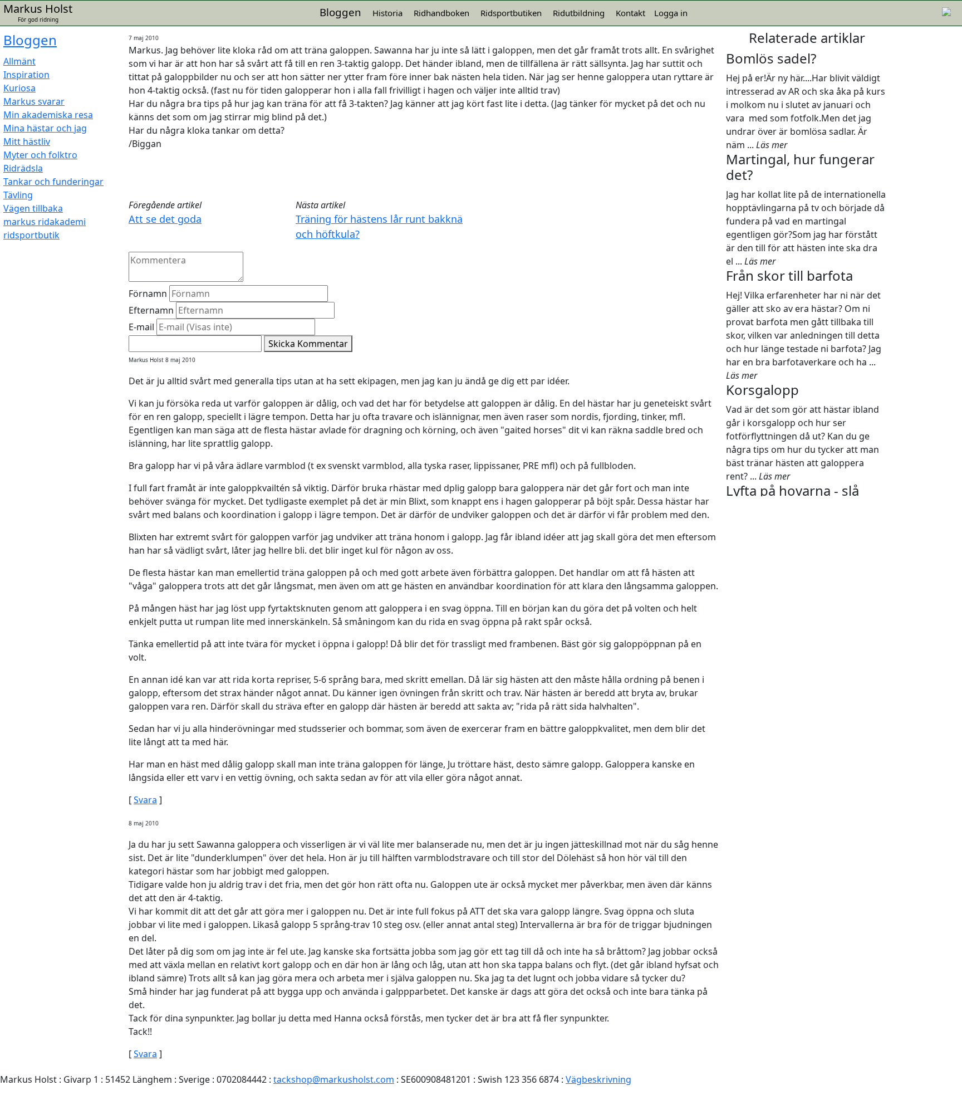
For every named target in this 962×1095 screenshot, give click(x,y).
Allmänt (19, 61)
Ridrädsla (23, 168)
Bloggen (30, 40)
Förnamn (148, 293)
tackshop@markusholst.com (333, 1079)
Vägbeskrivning (598, 1079)
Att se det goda (165, 219)
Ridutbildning (579, 12)
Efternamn (151, 310)
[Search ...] (946, 11)
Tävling (18, 195)
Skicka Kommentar (308, 344)
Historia (387, 12)
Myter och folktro (40, 155)
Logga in (671, 12)
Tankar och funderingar (53, 181)
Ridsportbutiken (511, 12)
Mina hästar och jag (45, 128)
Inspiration (26, 75)
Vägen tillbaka (33, 208)
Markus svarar (34, 101)
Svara (145, 800)
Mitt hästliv (26, 141)
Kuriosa (19, 88)
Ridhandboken (441, 12)
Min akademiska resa (48, 115)
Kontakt (630, 12)
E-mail (141, 327)
